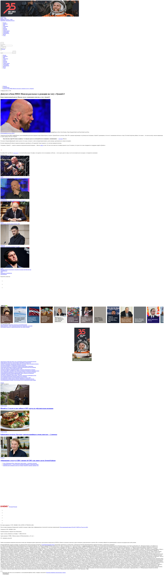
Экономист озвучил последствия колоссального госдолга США (16, 377)
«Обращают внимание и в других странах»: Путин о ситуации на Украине (18, 372)
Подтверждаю (6, 573)
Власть (2, 222)
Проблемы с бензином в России (7, 20)
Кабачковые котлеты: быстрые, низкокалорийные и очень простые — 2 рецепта (29, 434)
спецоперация (4, 274)
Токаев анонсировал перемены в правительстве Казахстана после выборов (18, 367)
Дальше (2, 382)
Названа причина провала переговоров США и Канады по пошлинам (17, 373)
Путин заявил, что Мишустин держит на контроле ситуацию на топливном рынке (20, 370)
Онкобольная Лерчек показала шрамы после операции (14, 376)
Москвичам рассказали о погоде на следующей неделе (14, 324)
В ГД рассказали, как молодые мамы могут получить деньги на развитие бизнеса (20, 363)
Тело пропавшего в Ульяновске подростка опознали (13, 365)
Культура (2, 457)
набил (41, 145)
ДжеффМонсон (4, 270)
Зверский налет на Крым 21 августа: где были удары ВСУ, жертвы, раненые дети (21, 465)
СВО (2, 272)
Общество (3, 245)
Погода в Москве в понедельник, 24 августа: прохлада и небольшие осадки (18, 375)
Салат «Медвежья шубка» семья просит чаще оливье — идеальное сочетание (20, 463)
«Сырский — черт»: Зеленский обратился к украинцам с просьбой (16, 325)
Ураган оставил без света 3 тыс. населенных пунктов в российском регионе (18, 361)
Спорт (2, 176)
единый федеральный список (48, 544)
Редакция (11, 506)
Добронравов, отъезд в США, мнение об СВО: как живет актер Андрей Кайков (28, 460)
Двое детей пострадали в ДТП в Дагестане (11, 374)
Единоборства (4, 199)
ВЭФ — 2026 (3, 18)
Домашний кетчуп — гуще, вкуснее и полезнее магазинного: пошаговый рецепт (21, 464)
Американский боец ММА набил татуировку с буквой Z (13, 200)
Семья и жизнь (4, 405)
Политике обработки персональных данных (56, 572)
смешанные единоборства (6, 273)
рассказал (61, 138)
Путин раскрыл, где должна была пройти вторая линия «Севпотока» (17, 366)
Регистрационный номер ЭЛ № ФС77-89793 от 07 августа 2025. (74, 527)
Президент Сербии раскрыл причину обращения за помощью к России (17, 378)
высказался (15, 152)
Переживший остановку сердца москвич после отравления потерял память (18, 380)
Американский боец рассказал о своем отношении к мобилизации (15, 178)
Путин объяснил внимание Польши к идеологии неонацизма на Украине (18, 369)
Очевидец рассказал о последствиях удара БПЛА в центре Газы (16, 362)
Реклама (15, 506)
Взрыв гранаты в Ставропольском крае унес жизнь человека (15, 327)
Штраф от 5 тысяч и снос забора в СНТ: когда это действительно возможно (27, 408)
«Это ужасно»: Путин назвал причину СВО (10, 223)
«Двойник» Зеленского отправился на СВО (10, 246)
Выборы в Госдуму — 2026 (6, 19)
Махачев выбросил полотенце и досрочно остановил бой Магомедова (16, 269)
